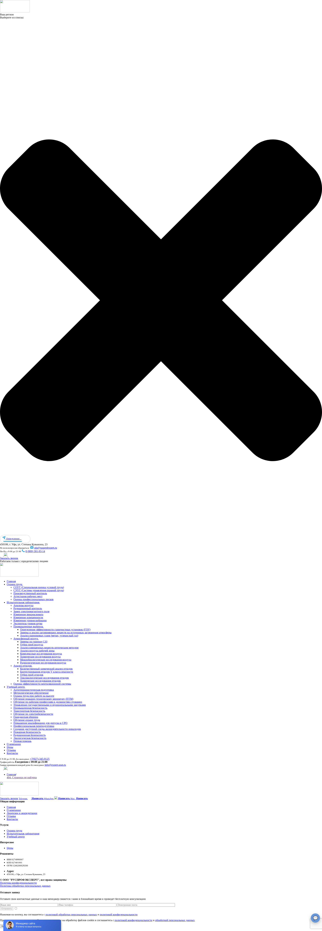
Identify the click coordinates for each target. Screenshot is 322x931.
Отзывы (11, 750)
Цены (10, 747)
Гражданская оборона (25, 717)
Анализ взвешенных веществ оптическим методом (49, 647)
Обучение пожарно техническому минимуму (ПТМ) (43, 698)
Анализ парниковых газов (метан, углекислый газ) (49, 635)
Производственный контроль (30, 593)
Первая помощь (22, 741)
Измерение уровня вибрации (30, 620)
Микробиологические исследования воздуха (45, 659)
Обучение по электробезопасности (33, 714)
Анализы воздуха (23, 605)
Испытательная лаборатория (23, 602)
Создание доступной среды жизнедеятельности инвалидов (47, 729)
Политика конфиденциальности (18, 882)
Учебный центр (16, 686)
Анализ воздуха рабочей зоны (37, 650)
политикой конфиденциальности (119, 914)
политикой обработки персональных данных (71, 914)
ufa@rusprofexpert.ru (45, 547)
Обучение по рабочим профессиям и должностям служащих (47, 701)
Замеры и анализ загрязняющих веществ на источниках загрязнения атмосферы (66, 632)
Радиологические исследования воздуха (43, 662)
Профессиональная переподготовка (33, 726)
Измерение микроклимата (28, 614)
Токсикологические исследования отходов (44, 677)
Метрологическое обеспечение (31, 692)
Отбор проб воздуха (31, 644)
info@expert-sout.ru (55, 764)
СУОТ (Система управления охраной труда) (38, 590)
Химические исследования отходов (40, 680)
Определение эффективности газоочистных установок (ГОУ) (55, 629)
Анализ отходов (22, 665)
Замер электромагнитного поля (31, 611)
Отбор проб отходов (31, 674)
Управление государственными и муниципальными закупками (49, 704)
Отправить (6, 908)
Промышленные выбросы (28, 626)
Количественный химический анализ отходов (46, 668)
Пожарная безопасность (27, 732)
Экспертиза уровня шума (27, 623)
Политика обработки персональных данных (25, 885)
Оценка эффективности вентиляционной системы (42, 683)
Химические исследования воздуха (40, 656)
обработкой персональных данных (175, 920)
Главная (11, 581)
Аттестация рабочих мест (27, 596)
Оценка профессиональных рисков (33, 599)
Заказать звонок (9, 558)
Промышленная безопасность (30, 708)
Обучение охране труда (26, 720)
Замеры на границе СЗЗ (33, 641)
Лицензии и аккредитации (22, 813)
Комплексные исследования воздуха (41, 653)
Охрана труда (15, 584)
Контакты (12, 753)
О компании (14, 744)
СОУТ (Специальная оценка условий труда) (38, 587)
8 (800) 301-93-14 (35, 551)
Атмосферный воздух (26, 638)
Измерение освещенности (28, 617)
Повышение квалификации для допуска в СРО (40, 723)
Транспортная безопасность (29, 711)
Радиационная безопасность (29, 735)
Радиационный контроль (27, 608)
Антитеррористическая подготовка (33, 689)
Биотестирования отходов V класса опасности (46, 671)
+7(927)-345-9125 (39, 758)
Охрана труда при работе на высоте (33, 695)
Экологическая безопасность (29, 738)
